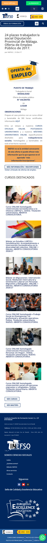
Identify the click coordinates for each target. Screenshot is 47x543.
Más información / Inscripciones (23, 167)
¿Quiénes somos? (12, 463)
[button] (17, 8)
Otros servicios (12, 470)
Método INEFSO (12, 467)
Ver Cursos (12, 399)
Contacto (10, 474)
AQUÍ (17, 121)
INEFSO (10, 52)
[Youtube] (5, 8)
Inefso (9, 460)
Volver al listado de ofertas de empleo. (20, 170)
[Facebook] (2, 8)
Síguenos (23, 479)
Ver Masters (12, 405)
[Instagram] (8, 8)
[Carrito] (34, 8)
